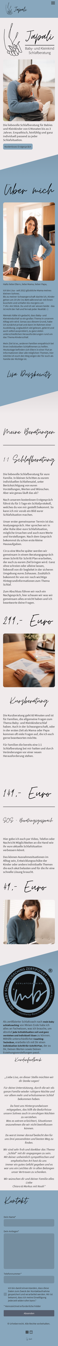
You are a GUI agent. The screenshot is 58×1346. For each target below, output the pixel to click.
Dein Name (10, 1216)
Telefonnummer (13, 1273)
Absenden (29, 1313)
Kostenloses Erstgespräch (17, 146)
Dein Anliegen (11, 1231)
